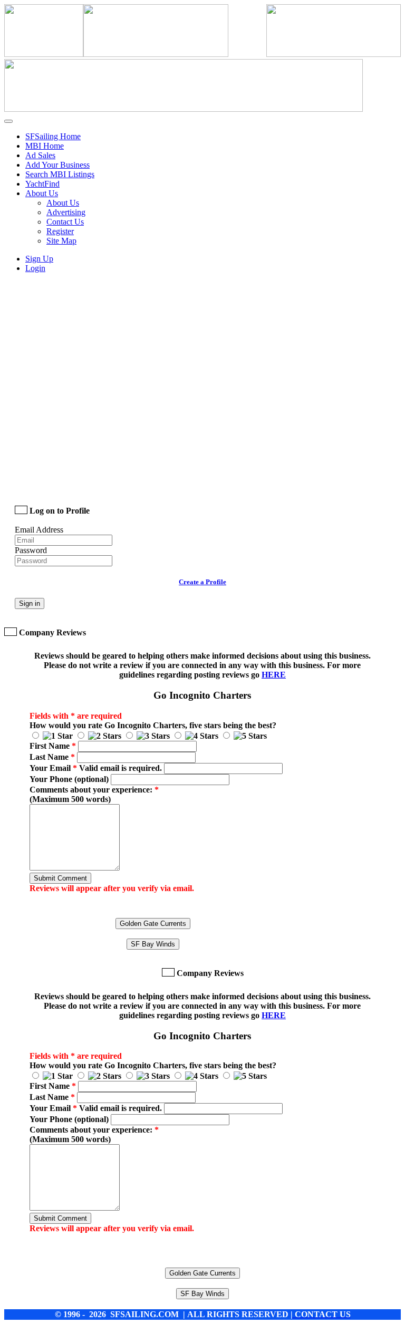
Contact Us (65, 221)
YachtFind (42, 183)
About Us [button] (41, 193)
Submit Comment (60, 878)
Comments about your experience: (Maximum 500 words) (94, 794)
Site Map (61, 240)
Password (31, 550)
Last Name (52, 756)
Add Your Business (57, 164)
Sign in (29, 603)
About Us (62, 202)
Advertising (65, 212)
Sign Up (39, 258)
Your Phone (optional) (69, 779)
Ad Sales (40, 155)
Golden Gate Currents (153, 923)
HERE (274, 674)
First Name (53, 745)
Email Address (39, 529)
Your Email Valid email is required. (96, 768)
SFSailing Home (53, 136)
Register (60, 231)
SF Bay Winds (153, 944)
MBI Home (44, 145)
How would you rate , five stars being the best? (153, 725)
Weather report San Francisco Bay (88, 481)
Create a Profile (202, 582)
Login (35, 268)
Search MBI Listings (59, 174)
